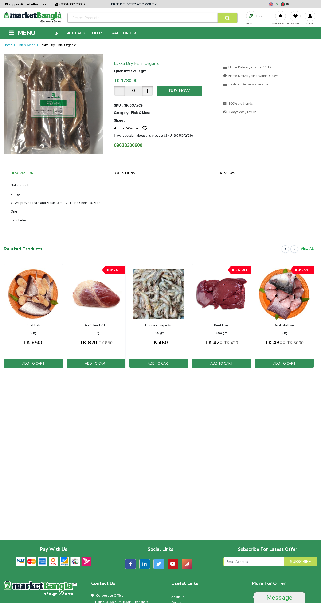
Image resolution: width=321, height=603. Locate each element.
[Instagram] (187, 564)
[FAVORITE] (295, 16)
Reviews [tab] (227, 173)
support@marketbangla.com (29, 4)
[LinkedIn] (144, 564)
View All (307, 249)
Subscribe (300, 561)
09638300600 (128, 145)
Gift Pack (75, 33)
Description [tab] (22, 173)
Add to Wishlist (127, 128)
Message (279, 597)
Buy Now (179, 91)
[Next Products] (294, 249)
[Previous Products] (285, 249)
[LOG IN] (310, 16)
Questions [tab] (125, 173)
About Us (177, 597)
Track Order (122, 33)
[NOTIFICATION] (280, 16)
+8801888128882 (71, 4)
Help (97, 33)
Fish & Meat (26, 45)
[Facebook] (130, 564)
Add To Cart (33, 363)
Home (8, 45)
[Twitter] (158, 564)
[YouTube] (173, 564)
